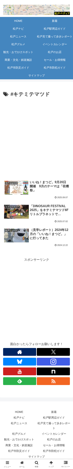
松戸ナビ (19, 417)
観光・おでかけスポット (19, 439)
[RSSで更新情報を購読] (53, 381)
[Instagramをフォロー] (53, 362)
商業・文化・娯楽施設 (19, 445)
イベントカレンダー (54, 433)
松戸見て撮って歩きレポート (54, 426)
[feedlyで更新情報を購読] (19, 381)
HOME (19, 411)
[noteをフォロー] (53, 371)
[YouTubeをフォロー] (19, 371)
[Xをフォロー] (53, 352)
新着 (54, 411)
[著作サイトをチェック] (19, 352)
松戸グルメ (19, 433)
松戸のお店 (54, 439)
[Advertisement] (36, 137)
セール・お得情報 (54, 445)
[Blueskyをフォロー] (19, 362)
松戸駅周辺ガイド (54, 417)
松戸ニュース (19, 423)
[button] (65, 458)
